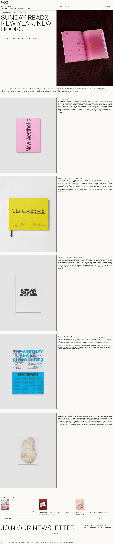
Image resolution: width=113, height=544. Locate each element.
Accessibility (64, 542)
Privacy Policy (20, 542)
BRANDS (3, 6)
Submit (54, 533)
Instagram (88, 525)
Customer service (102, 525)
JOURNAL (60, 6)
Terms (42, 542)
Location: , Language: (96, 527)
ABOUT (67, 6)
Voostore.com (7, 518)
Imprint (48, 542)
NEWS (9, 6)
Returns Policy (33, 542)
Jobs (72, 542)
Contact (108, 6)
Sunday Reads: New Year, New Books (15, 8)
